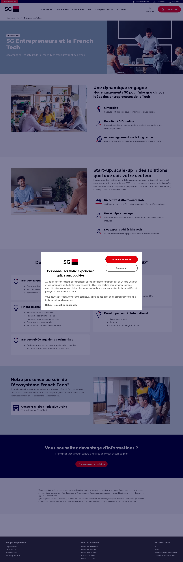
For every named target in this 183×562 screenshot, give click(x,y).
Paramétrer (121, 268)
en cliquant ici (65, 300)
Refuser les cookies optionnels (61, 305)
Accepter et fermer (121, 259)
